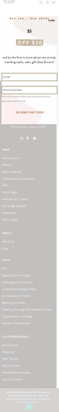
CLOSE (51, 20)
